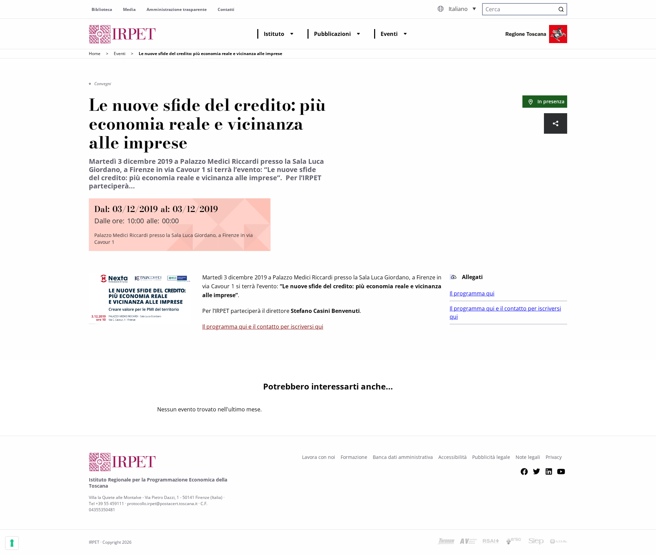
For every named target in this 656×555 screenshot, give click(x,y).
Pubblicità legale (491, 457)
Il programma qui (472, 293)
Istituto (274, 34)
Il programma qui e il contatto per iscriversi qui (262, 326)
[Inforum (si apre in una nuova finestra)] (445, 542)
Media (129, 9)
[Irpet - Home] (122, 34)
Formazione (354, 457)
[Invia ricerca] (561, 9)
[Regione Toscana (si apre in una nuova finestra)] (536, 34)
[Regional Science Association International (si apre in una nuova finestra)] (491, 542)
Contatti (226, 9)
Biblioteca (102, 9)
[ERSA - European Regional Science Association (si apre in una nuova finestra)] (513, 542)
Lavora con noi (318, 457)
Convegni (102, 84)
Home (94, 53)
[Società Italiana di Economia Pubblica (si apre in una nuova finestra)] (536, 542)
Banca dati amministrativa (403, 457)
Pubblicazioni (332, 34)
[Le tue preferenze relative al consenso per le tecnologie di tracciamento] (11, 543)
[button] (462, 8)
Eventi (389, 34)
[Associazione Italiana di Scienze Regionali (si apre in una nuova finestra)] (558, 542)
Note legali (528, 457)
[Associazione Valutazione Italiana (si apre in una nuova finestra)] (468, 542)
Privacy (554, 457)
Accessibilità (452, 457)
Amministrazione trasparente (177, 9)
